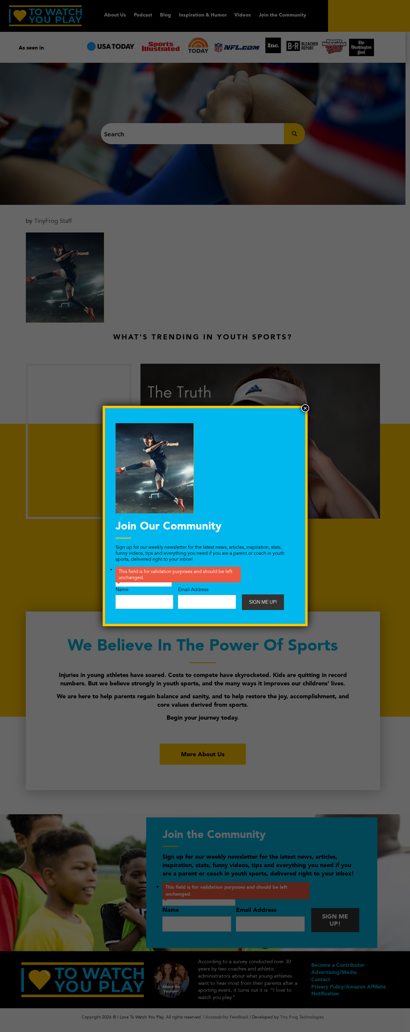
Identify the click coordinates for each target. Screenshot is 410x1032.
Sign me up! (263, 602)
